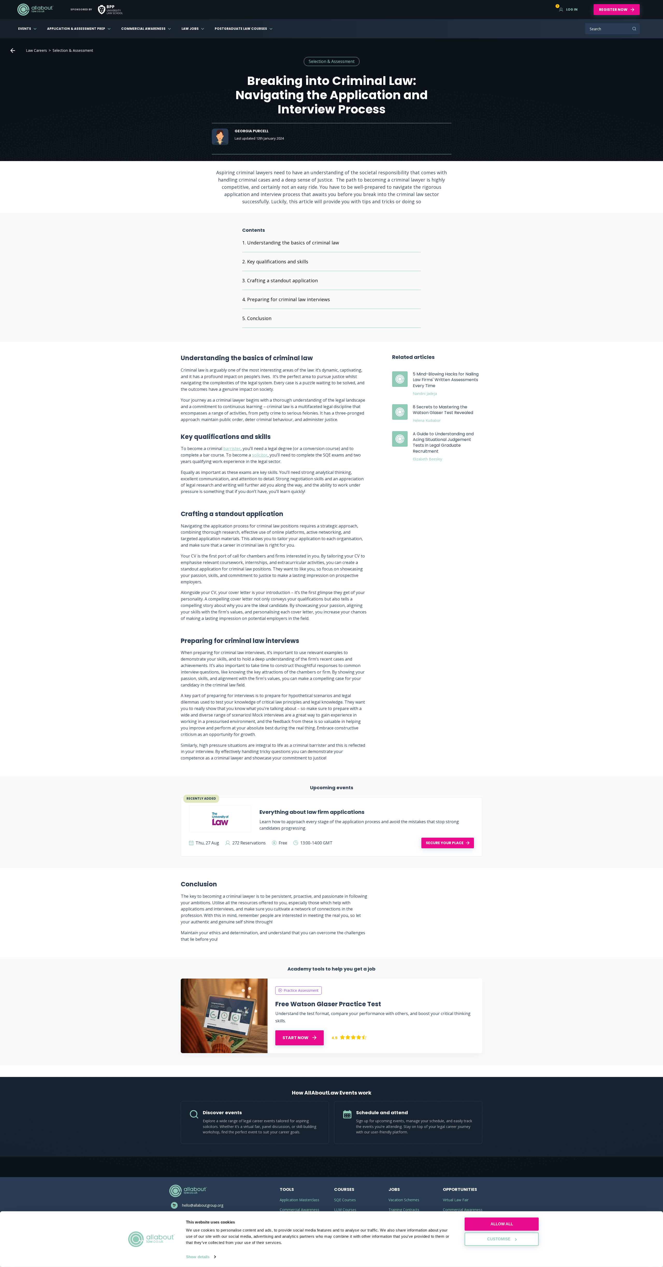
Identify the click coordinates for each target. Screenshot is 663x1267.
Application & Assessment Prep (76, 28)
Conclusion (259, 318)
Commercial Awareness (143, 28)
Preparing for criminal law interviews (288, 299)
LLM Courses (345, 1209)
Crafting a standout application (282, 280)
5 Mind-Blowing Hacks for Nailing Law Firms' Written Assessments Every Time (446, 379)
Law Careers (36, 50)
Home (12, 50)
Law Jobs (190, 28)
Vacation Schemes (403, 1199)
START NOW (296, 1038)
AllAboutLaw (35, 9)
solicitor (260, 455)
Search (634, 28)
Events (24, 28)
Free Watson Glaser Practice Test (328, 1004)
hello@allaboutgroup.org (202, 1205)
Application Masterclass (299, 1199)
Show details (198, 1257)
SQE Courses (345, 1199)
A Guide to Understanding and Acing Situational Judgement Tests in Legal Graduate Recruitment (443, 442)
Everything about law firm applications (312, 812)
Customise (498, 1239)
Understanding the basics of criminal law (293, 243)
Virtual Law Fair (456, 1199)
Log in (568, 9)
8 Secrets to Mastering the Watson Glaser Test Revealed (443, 410)
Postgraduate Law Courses (241, 28)
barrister (232, 448)
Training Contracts (403, 1209)
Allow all (502, 1224)
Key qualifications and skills (277, 261)
